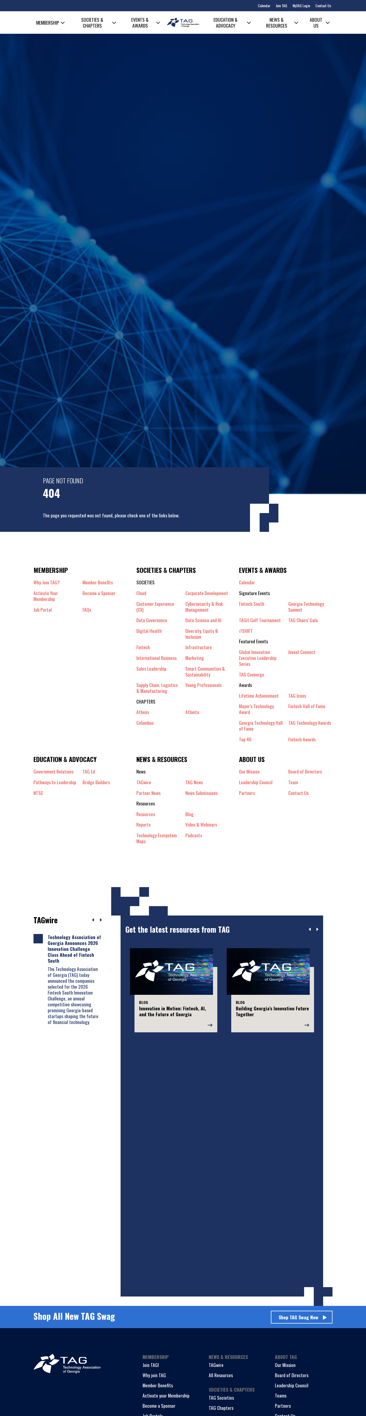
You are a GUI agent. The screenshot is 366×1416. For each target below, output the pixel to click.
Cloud (141, 593)
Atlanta (192, 712)
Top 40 (245, 739)
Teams (280, 1395)
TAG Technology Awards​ (309, 723)
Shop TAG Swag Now (298, 1317)
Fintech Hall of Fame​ (306, 706)
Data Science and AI (203, 620)
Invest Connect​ (301, 652)
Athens (142, 712)
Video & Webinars (201, 824)
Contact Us (323, 5)
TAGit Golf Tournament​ (260, 620)
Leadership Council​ (255, 782)
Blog (189, 814)
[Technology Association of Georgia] (183, 22)
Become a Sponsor (99, 593)
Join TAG (281, 5)
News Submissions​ (201, 793)
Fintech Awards (302, 739)
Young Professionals (203, 685)
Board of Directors (291, 1375)
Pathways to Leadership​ (54, 782)
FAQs (87, 609)
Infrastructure (198, 647)
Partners (283, 1405)
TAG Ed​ (89, 771)
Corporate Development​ (206, 593)
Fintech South (251, 604)
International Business (156, 658)
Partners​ (247, 793)
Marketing (194, 658)
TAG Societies (221, 1397)
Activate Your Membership (45, 596)
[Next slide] (317, 929)
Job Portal (42, 609)
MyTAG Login (301, 5)
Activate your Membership (166, 1395)
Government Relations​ (53, 771)
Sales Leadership (151, 669)
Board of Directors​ (305, 771)
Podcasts (193, 835)
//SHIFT (246, 631)
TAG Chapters (221, 1407)
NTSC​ (38, 793)
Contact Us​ (298, 793)
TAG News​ (194, 782)
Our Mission (249, 771)
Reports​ (143, 824)
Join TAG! (151, 1364)
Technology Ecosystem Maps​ (156, 838)
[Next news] (100, 920)
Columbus (145, 723)
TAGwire (143, 782)
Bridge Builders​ (96, 782)
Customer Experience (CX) (155, 606)
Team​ (293, 782)
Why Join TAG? (46, 582)
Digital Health (149, 631)
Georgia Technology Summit (306, 606)
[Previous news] (93, 920)
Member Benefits (98, 582)
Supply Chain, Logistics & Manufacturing (157, 688)
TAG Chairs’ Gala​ (303, 620)
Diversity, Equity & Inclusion (201, 634)
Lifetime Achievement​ (259, 695)
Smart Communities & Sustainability (205, 671)
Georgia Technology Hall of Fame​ (261, 725)
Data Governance (151, 620)
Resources (145, 814)
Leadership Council (291, 1385)
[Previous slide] (310, 929)
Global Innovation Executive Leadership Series (258, 658)
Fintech (143, 647)
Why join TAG (154, 1375)
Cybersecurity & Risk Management (204, 606)
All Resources (221, 1375)
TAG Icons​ (297, 695)
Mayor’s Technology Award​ (256, 709)
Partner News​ (148, 793)
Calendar (264, 5)
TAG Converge (251, 674)
